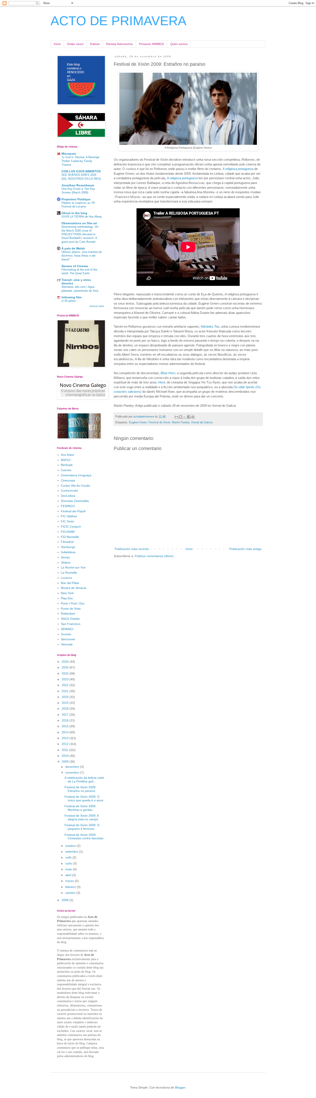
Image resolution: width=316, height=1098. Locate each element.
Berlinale (67, 465)
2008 (65, 900)
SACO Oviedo (70, 618)
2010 (65, 755)
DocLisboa (68, 495)
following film (71, 297)
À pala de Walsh (73, 248)
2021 (65, 691)
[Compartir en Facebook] (189, 417)
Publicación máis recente (132, 549)
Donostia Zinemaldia (75, 501)
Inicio (57, 44)
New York (67, 593)
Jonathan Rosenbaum (77, 185)
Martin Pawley (180, 422)
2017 (65, 714)
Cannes (66, 470)
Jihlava (65, 562)
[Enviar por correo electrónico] (176, 417)
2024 (65, 673)
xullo (68, 857)
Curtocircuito (69, 490)
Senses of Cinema (74, 266)
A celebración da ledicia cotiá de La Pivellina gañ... (84, 779)
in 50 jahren (68, 300)
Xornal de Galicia (201, 422)
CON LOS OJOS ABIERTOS (81, 171)
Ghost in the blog (74, 213)
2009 (65, 761)
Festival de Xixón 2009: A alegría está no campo (81, 817)
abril (68, 875)
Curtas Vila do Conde (75, 485)
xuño (69, 863)
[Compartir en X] (185, 417)
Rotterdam (68, 613)
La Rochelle (69, 572)
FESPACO (68, 506)
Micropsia (68, 153)
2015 (65, 726)
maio (69, 869)
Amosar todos (97, 306)
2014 (65, 732)
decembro (72, 766)
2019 (65, 702)
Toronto (66, 634)
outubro (71, 845)
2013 (65, 738)
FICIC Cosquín (71, 526)
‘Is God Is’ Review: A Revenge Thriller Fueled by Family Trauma (80, 161)
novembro (72, 772)
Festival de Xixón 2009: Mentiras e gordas (80, 807)
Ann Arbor (67, 454)
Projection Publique (76, 199)
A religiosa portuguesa (182, 178)
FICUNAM (68, 531)
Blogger (180, 1087)
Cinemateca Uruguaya (76, 475)
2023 (65, 679)
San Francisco (70, 624)
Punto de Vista (71, 608)
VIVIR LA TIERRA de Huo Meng (81, 216)
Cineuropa (68, 480)
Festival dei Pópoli (73, 511)
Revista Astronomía (119, 44)
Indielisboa (68, 552)
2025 (65, 667)
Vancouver (68, 639)
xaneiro (70, 892)
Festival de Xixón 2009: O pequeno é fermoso (82, 826)
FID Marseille (70, 537)
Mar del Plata (70, 583)
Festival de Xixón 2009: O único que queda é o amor (84, 798)
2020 (65, 697)
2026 (65, 661)
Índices (95, 44)
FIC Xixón (67, 521)
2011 (65, 750)
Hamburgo (68, 547)
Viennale (67, 644)
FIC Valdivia (69, 516)
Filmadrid (67, 542)
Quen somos (179, 44)
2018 (65, 708)
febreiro (71, 887)
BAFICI (66, 460)
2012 (65, 744)
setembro (72, 851)
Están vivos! (75, 44)
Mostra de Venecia (73, 588)
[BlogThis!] (180, 417)
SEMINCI (67, 629)
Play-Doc (67, 598)
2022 (65, 685)
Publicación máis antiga (245, 549)
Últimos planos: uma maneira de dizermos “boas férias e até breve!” (81, 255)
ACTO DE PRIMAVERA (118, 21)
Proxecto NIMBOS (151, 44)
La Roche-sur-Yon (73, 567)
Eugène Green (138, 422)
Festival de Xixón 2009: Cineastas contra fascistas (83, 836)
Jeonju (65, 557)
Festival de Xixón (159, 422)
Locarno (66, 577)
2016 (65, 720)
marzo (70, 881)
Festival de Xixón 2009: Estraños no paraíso (80, 789)
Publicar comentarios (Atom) (154, 556)
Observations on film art (79, 223)
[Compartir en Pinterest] (193, 417)
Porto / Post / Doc (73, 603)
